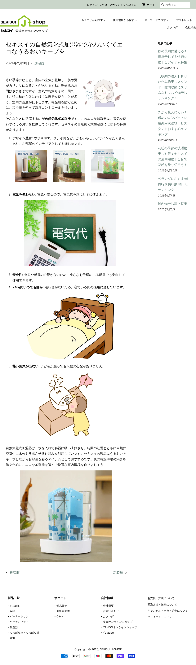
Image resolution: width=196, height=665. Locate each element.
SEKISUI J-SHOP (111, 649)
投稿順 (15, 573)
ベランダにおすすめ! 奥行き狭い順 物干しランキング (173, 184)
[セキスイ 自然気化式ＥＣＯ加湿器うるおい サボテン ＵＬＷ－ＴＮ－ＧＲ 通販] (69, 181)
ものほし (15, 605)
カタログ (172, 27)
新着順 (118, 573)
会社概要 (190, 27)
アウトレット (184, 20)
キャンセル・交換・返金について (168, 610)
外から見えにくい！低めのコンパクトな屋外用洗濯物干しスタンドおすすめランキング (172, 123)
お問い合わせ (111, 611)
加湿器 (39, 63)
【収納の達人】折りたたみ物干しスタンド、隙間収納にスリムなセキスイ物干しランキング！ (172, 87)
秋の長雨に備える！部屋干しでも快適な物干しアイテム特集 (172, 56)
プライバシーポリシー (161, 617)
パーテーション (19, 616)
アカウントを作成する (122, 4)
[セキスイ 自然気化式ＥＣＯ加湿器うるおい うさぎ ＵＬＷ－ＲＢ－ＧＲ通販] (31, 181)
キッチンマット (19, 621)
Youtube (108, 632)
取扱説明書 (63, 611)
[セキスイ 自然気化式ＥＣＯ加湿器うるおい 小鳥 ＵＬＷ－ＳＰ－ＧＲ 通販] (107, 181)
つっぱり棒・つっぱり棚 (24, 632)
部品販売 (61, 605)
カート (151, 4)
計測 (12, 638)
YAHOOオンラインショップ (120, 627)
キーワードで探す (156, 20)
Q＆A (59, 616)
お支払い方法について (161, 598)
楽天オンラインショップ (117, 621)
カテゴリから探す (92, 20)
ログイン (92, 4)
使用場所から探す (124, 20)
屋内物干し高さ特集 (172, 203)
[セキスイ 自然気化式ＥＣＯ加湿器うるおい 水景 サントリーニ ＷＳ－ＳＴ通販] (66, 561)
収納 (12, 611)
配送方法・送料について (162, 604)
